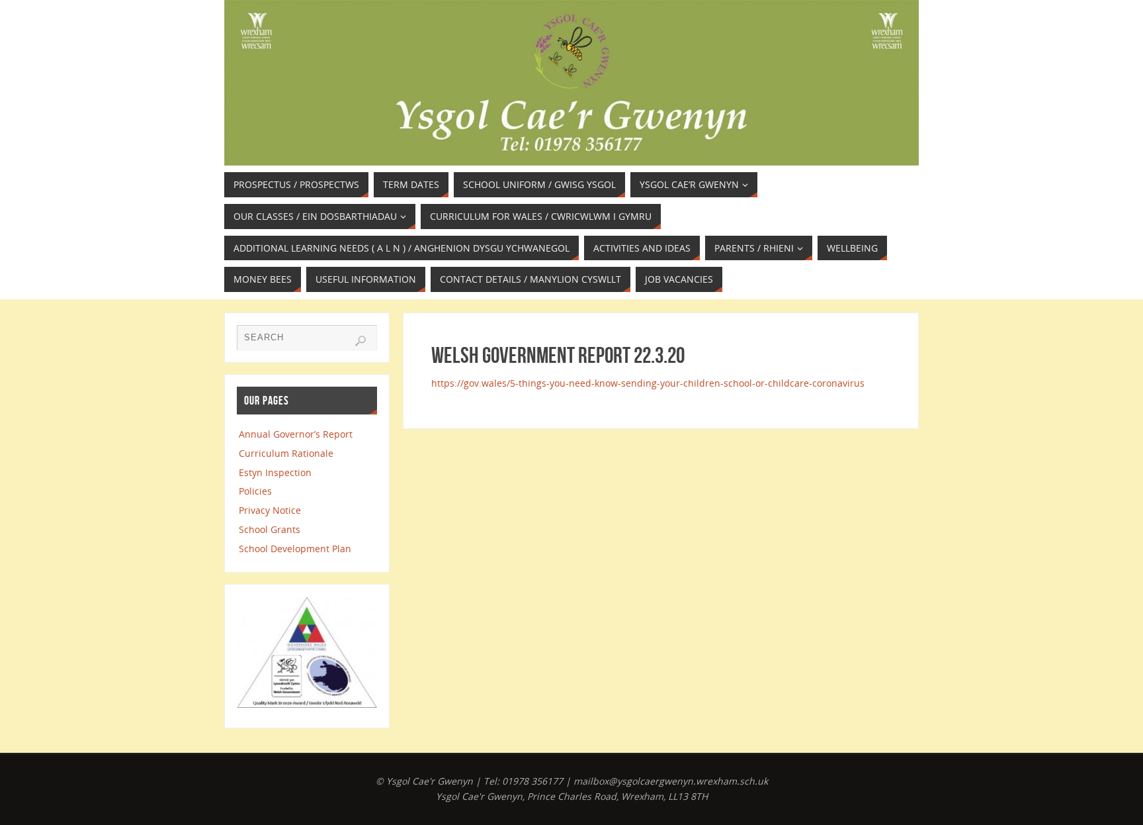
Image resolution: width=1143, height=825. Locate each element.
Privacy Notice (270, 510)
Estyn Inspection (275, 472)
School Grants (269, 529)
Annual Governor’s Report (296, 434)
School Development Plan (295, 548)
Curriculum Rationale (286, 453)
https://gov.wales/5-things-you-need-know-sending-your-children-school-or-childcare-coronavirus (648, 383)
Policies (255, 491)
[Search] (360, 341)
